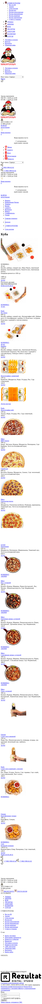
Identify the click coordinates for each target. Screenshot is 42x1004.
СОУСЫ (8, 907)
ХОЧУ (3, 280)
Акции (11, 7)
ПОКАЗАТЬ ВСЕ (7, 286)
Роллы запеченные (15, 17)
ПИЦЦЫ (8, 898)
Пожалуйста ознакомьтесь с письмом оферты (16, 987)
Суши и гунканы (15, 19)
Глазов (7, 215)
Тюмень (7, 204)
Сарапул (8, 208)
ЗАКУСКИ (9, 904)
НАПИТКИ (9, 906)
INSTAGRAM (22, 891)
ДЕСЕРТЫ (9, 902)
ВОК (6, 900)
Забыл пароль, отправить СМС (11, 1002)
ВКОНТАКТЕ (8, 891)
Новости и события (11, 939)
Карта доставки (10, 936)
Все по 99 (12, 5)
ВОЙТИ (4, 125)
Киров (7, 206)
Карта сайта (9, 952)
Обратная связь (10, 45)
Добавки (8, 896)
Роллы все (12, 10)
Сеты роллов (13, 8)
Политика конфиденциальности (12, 986)
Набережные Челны (12, 202)
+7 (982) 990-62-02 (7, 167)
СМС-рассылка (10, 946)
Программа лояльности (13, 937)
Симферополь (10, 213)
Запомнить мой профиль (11, 998)
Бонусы (7, 41)
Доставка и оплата (11, 40)
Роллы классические (16, 12)
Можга (7, 211)
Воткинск (8, 209)
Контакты (8, 43)
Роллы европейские (16, 14)
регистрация (5, 127)
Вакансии (8, 941)
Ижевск (7, 200)
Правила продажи (11, 945)
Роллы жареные (14, 16)
